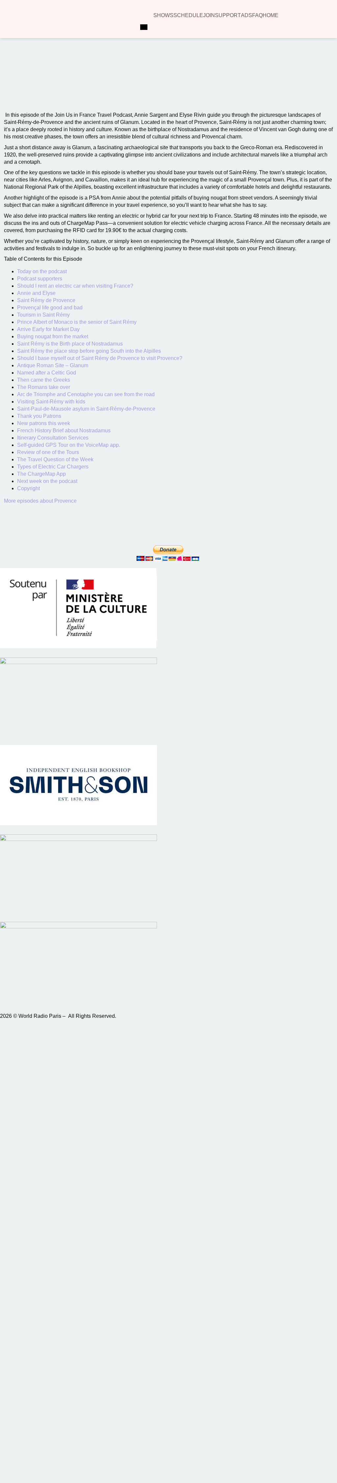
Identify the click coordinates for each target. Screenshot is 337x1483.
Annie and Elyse (36, 293)
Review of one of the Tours (48, 452)
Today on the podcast (42, 271)
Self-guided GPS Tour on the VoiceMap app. (68, 445)
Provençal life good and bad (50, 307)
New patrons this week (43, 423)
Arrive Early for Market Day (48, 329)
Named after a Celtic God (46, 372)
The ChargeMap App (41, 474)
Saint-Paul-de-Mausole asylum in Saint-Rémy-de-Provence (86, 409)
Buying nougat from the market (52, 336)
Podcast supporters (39, 278)
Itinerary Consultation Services (53, 438)
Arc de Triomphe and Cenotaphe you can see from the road (86, 394)
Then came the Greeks (43, 380)
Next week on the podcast (47, 481)
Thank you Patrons (39, 416)
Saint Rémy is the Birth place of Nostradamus (70, 344)
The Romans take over (43, 387)
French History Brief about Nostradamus (64, 430)
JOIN (209, 15)
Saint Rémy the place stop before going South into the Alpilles (89, 351)
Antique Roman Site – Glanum (52, 365)
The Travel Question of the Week (55, 459)
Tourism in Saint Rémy (43, 315)
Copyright (28, 488)
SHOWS (163, 15)
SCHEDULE (188, 15)
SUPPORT (228, 15)
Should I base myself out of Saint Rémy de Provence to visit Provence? (99, 358)
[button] (81, 83)
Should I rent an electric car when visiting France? (75, 286)
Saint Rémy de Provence (46, 300)
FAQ (257, 15)
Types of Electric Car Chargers (53, 466)
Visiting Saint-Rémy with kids (51, 401)
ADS (246, 15)
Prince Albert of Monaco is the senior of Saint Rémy (77, 322)
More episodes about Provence (40, 501)
